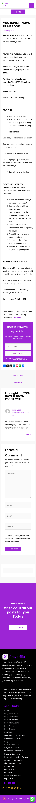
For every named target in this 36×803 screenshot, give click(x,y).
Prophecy (8, 732)
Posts (6, 710)
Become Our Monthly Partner (16, 757)
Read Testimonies (11, 744)
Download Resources (12, 775)
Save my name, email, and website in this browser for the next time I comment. (17, 538)
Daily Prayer (9, 726)
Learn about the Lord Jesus (15, 735)
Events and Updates (12, 738)
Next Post (18, 382)
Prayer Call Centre (11, 747)
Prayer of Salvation (12, 754)
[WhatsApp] (20, 788)
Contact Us (8, 772)
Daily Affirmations (11, 723)
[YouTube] (9, 788)
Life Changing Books (12, 763)
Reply (28, 434)
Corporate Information (13, 760)
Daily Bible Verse (11, 719)
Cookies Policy (10, 769)
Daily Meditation (11, 713)
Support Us (8, 778)
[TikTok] (15, 788)
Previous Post (17, 375)
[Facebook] (6, 788)
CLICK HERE (18, 627)
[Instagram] (12, 788)
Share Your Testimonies (13, 750)
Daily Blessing (9, 729)
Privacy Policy (9, 766)
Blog (6, 741)
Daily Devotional (11, 716)
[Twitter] (3, 788)
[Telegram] (18, 788)
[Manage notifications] (4, 798)
